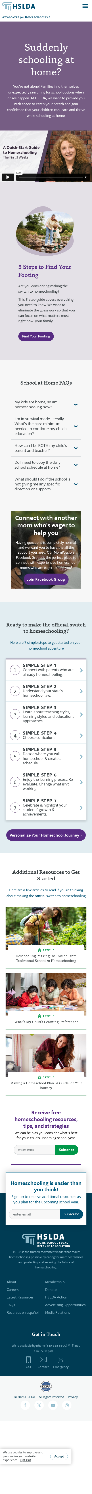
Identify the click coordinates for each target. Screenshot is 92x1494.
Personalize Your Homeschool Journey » (46, 835)
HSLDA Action (56, 1297)
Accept (59, 1456)
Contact (43, 1367)
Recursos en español (23, 1312)
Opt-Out (25, 1460)
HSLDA (30, 1397)
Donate (50, 1289)
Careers (13, 1289)
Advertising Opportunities (65, 1305)
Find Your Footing (36, 336)
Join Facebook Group (46, 579)
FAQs (11, 1305)
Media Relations (57, 1312)
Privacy (73, 1397)
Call (28, 1367)
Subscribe (67, 1149)
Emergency (61, 1367)
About (11, 1282)
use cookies (15, 1452)
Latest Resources (20, 1297)
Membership (55, 1282)
